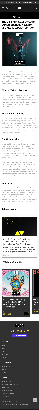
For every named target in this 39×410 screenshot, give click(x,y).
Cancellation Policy (8, 393)
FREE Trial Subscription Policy (11, 384)
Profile (4, 369)
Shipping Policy (6, 381)
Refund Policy (6, 397)
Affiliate (4, 351)
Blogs (3, 348)
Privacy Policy (6, 387)
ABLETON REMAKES (11, 404)
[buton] (10, 401)
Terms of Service (7, 390)
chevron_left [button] (2, 213)
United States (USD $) (10, 401)
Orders (4, 372)
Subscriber (5, 354)
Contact (4, 357)
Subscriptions (6, 366)
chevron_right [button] (6, 213)
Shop (3, 345)
